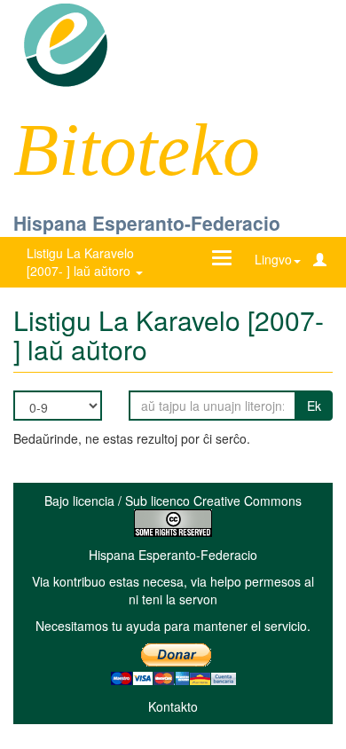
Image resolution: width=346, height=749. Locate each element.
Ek (314, 405)
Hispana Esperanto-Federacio (146, 222)
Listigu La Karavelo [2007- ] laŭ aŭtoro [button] (80, 262)
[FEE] (65, 43)
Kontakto (173, 706)
